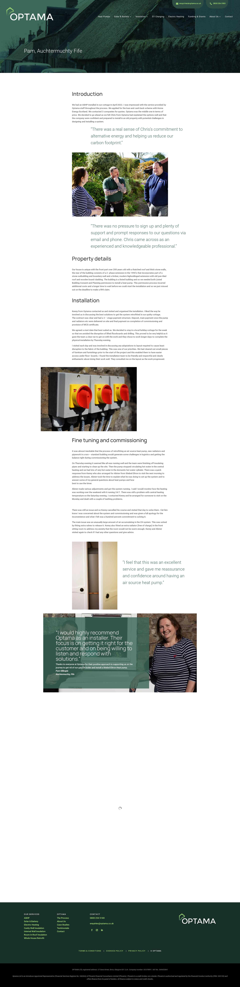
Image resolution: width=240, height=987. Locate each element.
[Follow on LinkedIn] (102, 930)
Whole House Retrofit (34, 938)
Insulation (141, 17)
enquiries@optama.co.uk (190, 3)
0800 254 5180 (219, 3)
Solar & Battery (121, 17)
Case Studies (63, 924)
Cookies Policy (114, 951)
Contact (229, 17)
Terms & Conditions (90, 951)
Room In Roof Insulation (35, 934)
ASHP (27, 918)
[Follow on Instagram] (97, 930)
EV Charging (158, 17)
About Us (214, 17)
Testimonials (63, 928)
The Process (63, 918)
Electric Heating (176, 17)
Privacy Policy (137, 951)
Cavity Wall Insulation (34, 928)
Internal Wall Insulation (34, 931)
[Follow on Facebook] (92, 930)
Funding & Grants (197, 17)
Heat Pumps (104, 17)
